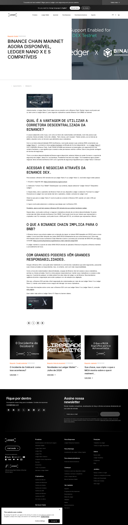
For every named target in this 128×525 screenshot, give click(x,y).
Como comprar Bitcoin (70, 476)
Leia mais (13, 375)
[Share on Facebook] (29, 323)
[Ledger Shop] (119, 15)
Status (66, 502)
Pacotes (37, 462)
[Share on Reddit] (42, 323)
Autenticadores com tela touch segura (45, 443)
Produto (16, 36)
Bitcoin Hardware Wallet (70, 479)
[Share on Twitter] (33, 323)
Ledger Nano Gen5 (40, 448)
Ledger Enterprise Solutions (71, 443)
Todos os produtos (40, 467)
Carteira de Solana (40, 485)
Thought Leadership (21, 363)
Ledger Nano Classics (41, 456)
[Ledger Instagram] (18, 410)
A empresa (97, 460)
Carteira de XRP (39, 490)
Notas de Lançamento (59, 363)
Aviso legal (97, 483)
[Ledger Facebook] (13, 410)
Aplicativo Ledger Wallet (41, 470)
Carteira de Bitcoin (40, 479)
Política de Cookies (99, 481)
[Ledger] (12, 15)
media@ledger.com (12, 405)
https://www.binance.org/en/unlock (55, 182)
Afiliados (66, 499)
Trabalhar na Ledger (99, 443)
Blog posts (10, 36)
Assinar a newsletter (109, 414)
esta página (30, 289)
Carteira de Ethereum (41, 482)
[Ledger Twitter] (24, 410)
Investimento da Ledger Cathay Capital (75, 452)
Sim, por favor (75, 8)
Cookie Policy (45, 516)
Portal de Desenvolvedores (71, 461)
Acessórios (38, 465)
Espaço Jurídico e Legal (100, 472)
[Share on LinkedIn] (38, 323)
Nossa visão (97, 455)
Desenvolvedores (69, 505)
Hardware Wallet (39, 445)
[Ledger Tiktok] (39, 410)
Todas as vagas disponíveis (101, 445)
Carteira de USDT (40, 496)
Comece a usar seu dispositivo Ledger (75, 471)
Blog (95, 463)
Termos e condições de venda (102, 475)
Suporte (93, 15)
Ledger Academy (98, 457)
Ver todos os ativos (40, 499)
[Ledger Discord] (44, 410)
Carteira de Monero (40, 493)
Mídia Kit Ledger (68, 497)
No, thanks (86, 8)
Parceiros (67, 508)
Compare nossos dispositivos (43, 459)
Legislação (94, 363)
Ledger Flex (38, 454)
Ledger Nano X (95, 145)
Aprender (55, 15)
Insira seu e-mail (72, 414)
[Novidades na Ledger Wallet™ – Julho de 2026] (64, 347)
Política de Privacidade (100, 478)
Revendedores (68, 494)
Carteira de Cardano (41, 488)
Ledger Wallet (45, 15)
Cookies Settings (40, 521)
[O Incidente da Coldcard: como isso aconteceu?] (26, 347)
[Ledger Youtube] (29, 410)
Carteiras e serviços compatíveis (73, 473)
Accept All (54, 521)
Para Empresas (66, 15)
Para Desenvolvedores (81, 15)
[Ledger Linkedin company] (34, 410)
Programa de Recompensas (72, 491)
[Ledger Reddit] (8, 410)
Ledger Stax (38, 451)
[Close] (59, 509)
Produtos (34, 15)
